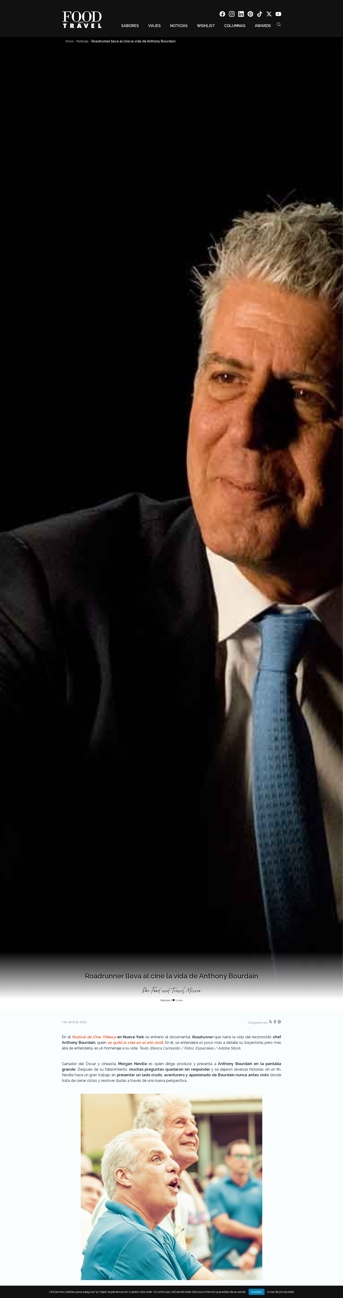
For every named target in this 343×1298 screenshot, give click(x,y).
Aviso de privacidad (280, 1292)
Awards (263, 26)
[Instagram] (231, 14)
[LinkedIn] (241, 14)
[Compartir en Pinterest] (279, 1022)
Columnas (234, 26)
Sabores (130, 26)
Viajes (154, 26)
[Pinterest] (250, 14)
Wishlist (206, 26)
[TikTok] (259, 14)
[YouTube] (278, 14)
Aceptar (256, 1292)
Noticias (179, 26)
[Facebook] (222, 14)
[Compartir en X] (271, 1022)
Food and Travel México (176, 991)
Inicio (70, 41)
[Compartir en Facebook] (275, 1022)
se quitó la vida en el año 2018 (134, 1042)
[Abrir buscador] (278, 24)
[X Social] (269, 14)
